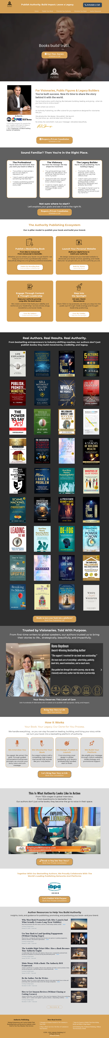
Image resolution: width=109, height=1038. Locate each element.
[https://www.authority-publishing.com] (9, 4)
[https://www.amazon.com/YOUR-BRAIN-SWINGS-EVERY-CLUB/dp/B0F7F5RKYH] (42, 422)
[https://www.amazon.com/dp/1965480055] (17, 510)
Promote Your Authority (63, 11)
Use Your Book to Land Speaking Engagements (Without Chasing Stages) (42, 934)
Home (36, 11)
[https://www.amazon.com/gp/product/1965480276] (42, 539)
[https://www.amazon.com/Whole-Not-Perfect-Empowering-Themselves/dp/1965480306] (66, 393)
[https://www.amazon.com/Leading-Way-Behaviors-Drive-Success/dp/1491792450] (17, 539)
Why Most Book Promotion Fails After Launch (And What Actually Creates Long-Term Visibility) (45, 921)
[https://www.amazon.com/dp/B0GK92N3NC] (66, 568)
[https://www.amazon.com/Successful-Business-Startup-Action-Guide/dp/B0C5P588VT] (42, 451)
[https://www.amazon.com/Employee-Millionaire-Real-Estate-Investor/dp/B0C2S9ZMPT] (91, 568)
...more (63, 924)
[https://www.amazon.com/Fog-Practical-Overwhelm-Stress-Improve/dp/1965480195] (66, 539)
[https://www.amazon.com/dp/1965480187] (66, 363)
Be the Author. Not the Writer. (35, 978)
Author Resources (95, 11)
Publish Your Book (47, 11)
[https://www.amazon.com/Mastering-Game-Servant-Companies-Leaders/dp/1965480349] (42, 363)
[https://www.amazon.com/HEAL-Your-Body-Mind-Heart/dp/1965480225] (66, 451)
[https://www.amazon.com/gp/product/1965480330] (42, 568)
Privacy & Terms (54, 1035)
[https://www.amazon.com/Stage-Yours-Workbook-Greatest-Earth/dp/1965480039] (91, 510)
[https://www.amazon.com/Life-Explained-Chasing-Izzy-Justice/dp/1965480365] (17, 363)
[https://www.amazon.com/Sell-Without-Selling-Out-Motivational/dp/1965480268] (42, 393)
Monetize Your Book (80, 11)
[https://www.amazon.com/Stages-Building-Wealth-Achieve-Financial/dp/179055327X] (91, 451)
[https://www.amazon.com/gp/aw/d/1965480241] (66, 481)
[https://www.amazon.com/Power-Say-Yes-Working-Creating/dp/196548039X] (17, 422)
